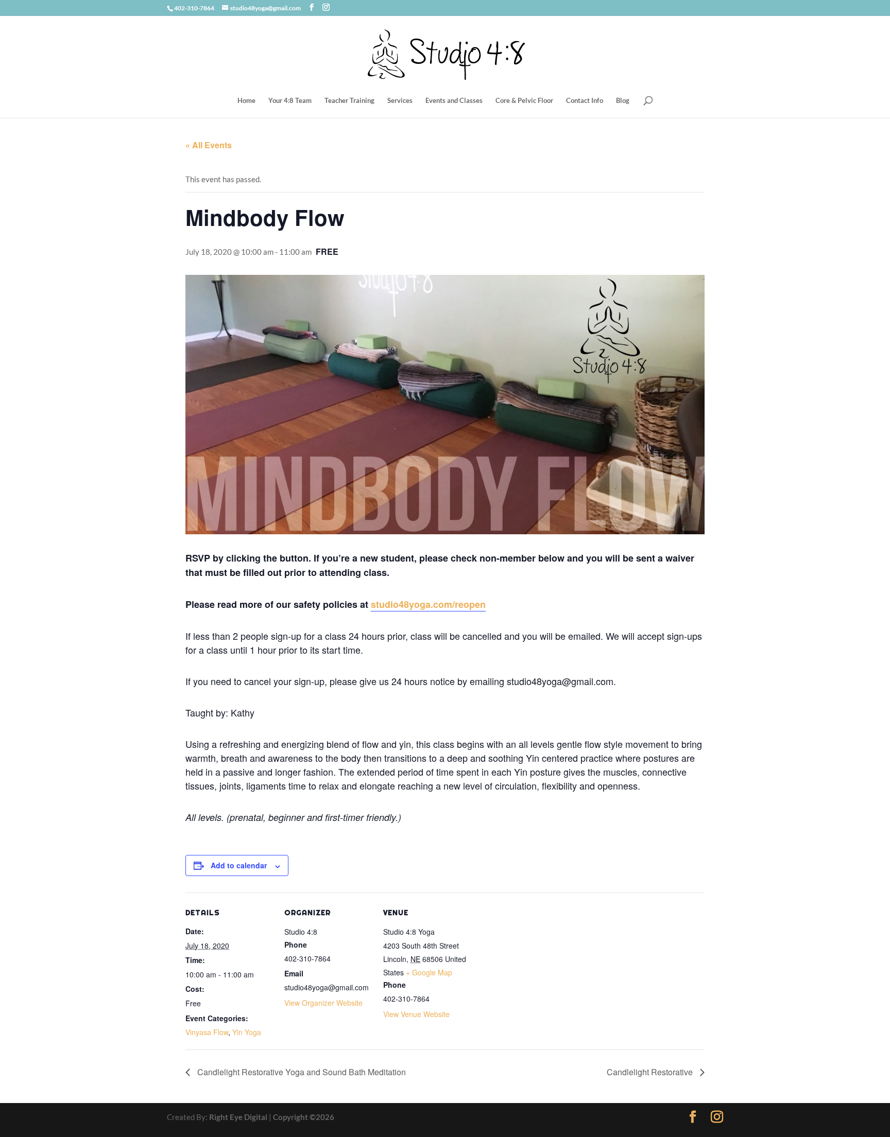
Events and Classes (454, 100)
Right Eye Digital (238, 1117)
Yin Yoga (246, 1032)
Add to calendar (239, 865)
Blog (622, 100)
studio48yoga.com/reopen (428, 604)
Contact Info (584, 100)
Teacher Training (349, 100)
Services (400, 100)
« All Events (208, 145)
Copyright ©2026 (303, 1117)
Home (246, 100)
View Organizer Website (323, 1003)
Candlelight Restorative (651, 1072)
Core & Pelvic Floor (524, 100)
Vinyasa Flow (206, 1032)
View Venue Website (416, 1014)
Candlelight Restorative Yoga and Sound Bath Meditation (300, 1072)
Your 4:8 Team (290, 100)
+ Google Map (429, 972)
